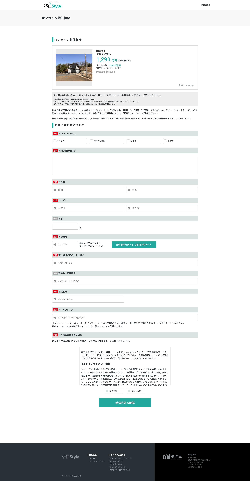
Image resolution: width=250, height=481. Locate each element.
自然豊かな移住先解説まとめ (120, 470)
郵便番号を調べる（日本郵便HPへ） (134, 244)
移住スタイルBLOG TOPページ (121, 458)
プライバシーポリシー (97, 461)
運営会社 (92, 458)
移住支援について (116, 464)
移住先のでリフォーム (117, 467)
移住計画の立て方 (116, 461)
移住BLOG (205, 5)
